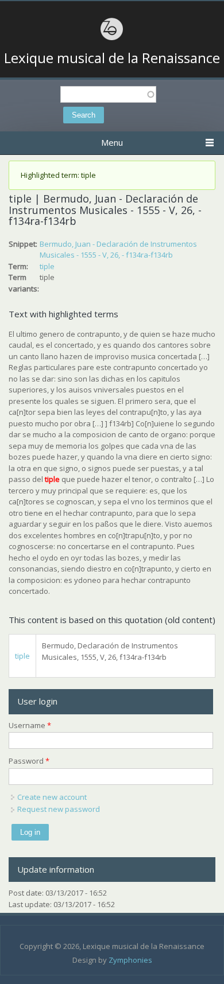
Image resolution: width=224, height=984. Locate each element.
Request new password (58, 809)
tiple (47, 266)
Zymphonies (130, 960)
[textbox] (108, 94)
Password (29, 761)
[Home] (112, 38)
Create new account (52, 797)
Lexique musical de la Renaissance (112, 58)
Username (30, 725)
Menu (112, 142)
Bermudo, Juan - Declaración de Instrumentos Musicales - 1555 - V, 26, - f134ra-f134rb (118, 249)
